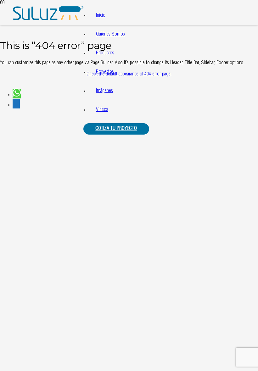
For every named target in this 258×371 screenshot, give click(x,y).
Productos (105, 53)
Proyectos (105, 72)
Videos (102, 110)
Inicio (100, 15)
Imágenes (104, 91)
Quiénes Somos (110, 34)
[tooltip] (17, 93)
